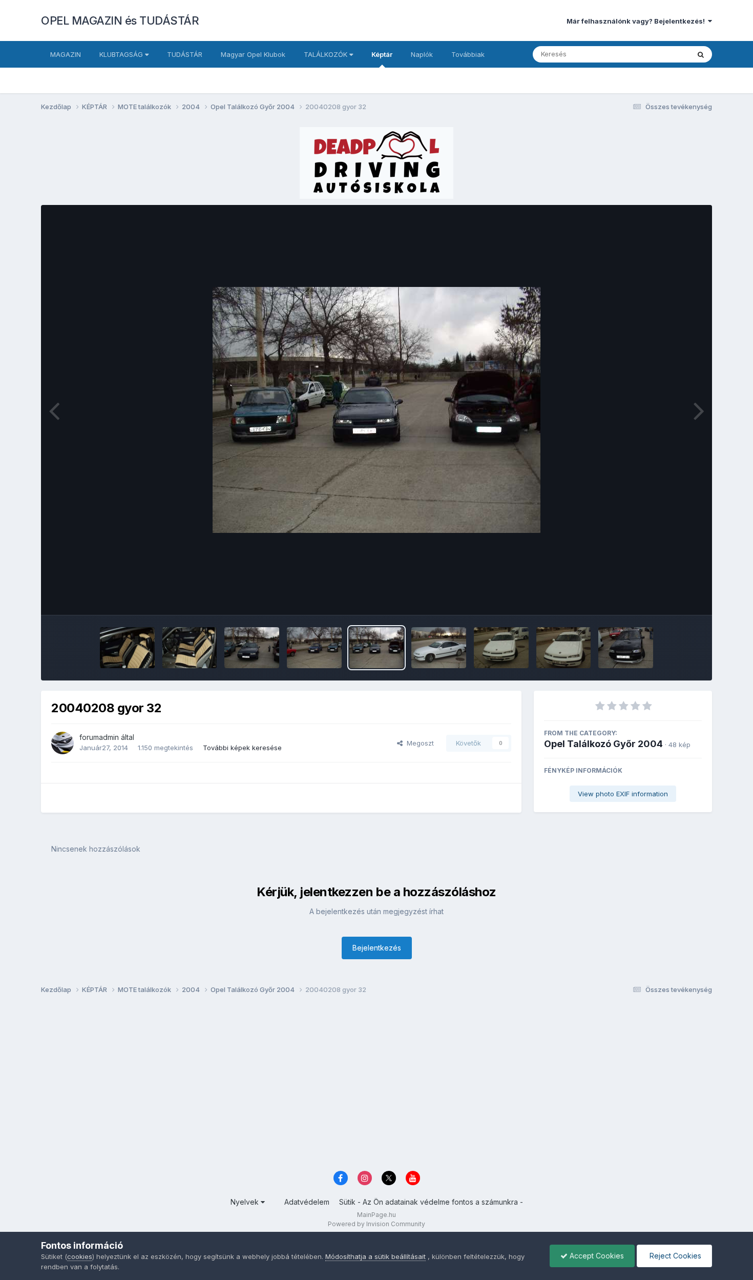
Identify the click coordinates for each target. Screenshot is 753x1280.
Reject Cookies (674, 1255)
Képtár (381, 54)
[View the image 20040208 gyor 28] (625, 647)
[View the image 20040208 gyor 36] (127, 647)
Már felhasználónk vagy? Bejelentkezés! (637, 21)
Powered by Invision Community (376, 1224)
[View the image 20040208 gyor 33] (314, 647)
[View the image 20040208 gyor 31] (438, 647)
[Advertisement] (348, 1085)
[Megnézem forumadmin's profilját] (62, 743)
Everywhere (658, 54)
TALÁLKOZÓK (326, 54)
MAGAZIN (65, 54)
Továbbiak (468, 54)
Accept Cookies (596, 1255)
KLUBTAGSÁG (122, 54)
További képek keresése (242, 748)
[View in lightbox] (376, 410)
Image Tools (669, 596)
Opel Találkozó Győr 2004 (603, 743)
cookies (79, 1256)
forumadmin (99, 737)
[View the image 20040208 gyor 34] (251, 647)
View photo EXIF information (623, 794)
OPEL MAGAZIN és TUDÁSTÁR (120, 20)
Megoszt (418, 743)
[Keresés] (700, 54)
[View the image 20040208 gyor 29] (563, 647)
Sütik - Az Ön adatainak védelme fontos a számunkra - (431, 1202)
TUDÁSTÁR (184, 54)
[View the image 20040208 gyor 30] (501, 647)
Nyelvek (246, 1202)
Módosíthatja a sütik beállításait (375, 1256)
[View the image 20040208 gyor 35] (189, 647)
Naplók (422, 54)
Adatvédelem (306, 1202)
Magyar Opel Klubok (253, 54)
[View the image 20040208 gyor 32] (376, 647)
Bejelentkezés (376, 947)
